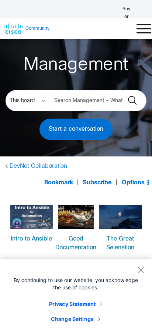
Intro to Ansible (31, 239)
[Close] (141, 270)
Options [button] (133, 182)
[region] (76, 297)
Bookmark (58, 182)
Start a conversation (76, 129)
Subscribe (97, 182)
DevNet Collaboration (38, 166)
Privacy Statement (72, 304)
